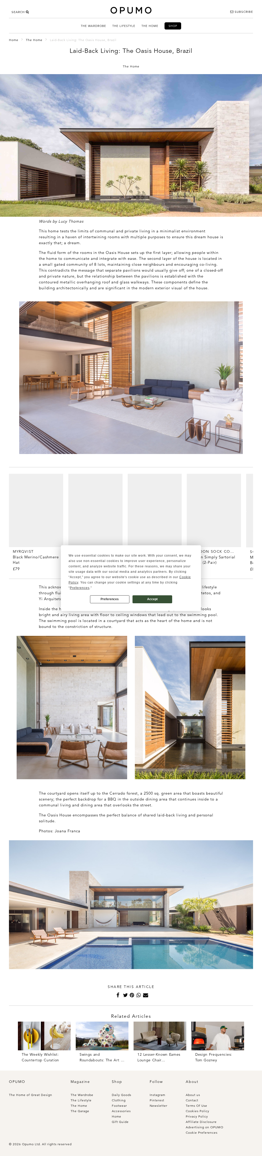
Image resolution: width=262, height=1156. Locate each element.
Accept (152, 599)
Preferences (110, 599)
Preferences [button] (80, 588)
